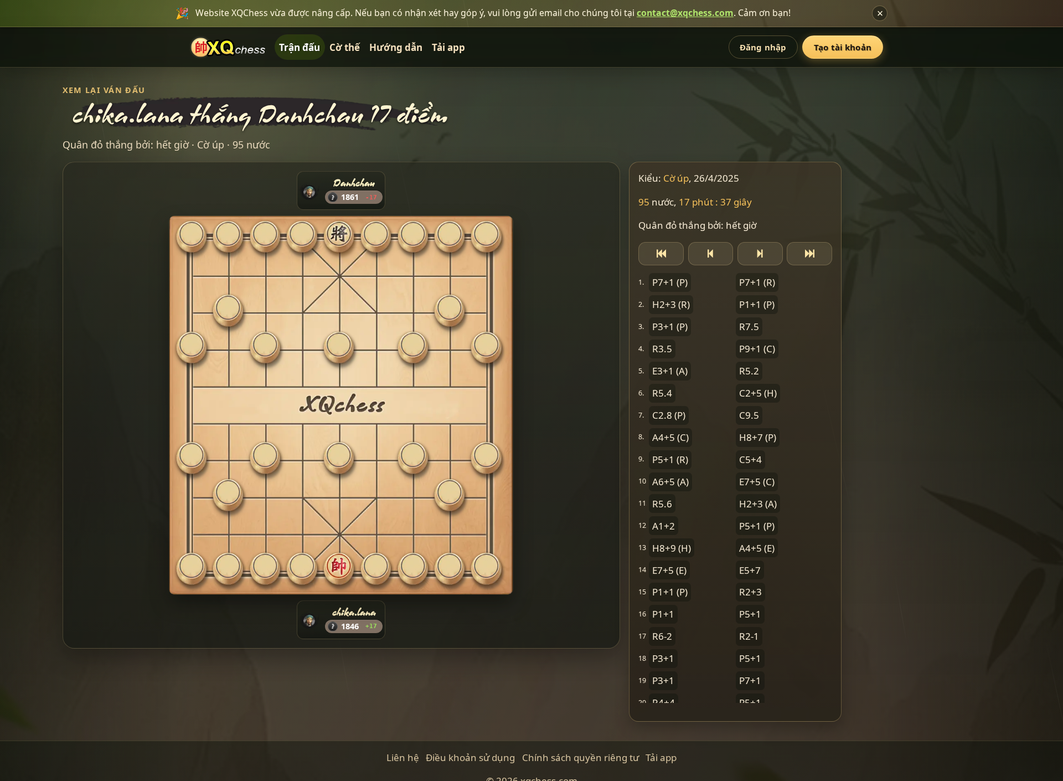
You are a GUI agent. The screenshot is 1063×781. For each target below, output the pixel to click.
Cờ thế (344, 47)
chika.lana (354, 612)
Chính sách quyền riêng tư (580, 757)
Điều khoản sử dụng (470, 757)
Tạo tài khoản (842, 47)
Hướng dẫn (395, 47)
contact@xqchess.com (685, 13)
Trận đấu (299, 47)
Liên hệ (402, 757)
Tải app (448, 47)
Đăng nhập (763, 47)
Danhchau (354, 182)
